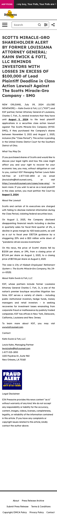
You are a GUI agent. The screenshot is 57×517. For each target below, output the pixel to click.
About (16, 500)
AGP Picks (7, 4)
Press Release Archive (33, 500)
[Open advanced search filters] (46, 25)
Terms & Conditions (41, 506)
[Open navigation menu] (4, 24)
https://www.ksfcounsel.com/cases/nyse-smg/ (26, 183)
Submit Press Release (17, 506)
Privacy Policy (36, 512)
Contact (50, 512)
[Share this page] (53, 24)
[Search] (39, 25)
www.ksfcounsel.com (12, 327)
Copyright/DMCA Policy (15, 512)
